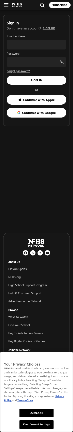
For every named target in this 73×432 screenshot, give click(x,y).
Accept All (36, 413)
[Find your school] (42, 5)
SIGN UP (49, 28)
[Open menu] (6, 4)
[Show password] (61, 62)
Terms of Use (25, 400)
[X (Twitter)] (32, 252)
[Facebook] (25, 252)
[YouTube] (47, 252)
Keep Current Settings (36, 424)
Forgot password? (18, 71)
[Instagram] (40, 252)
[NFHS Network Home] (17, 5)
